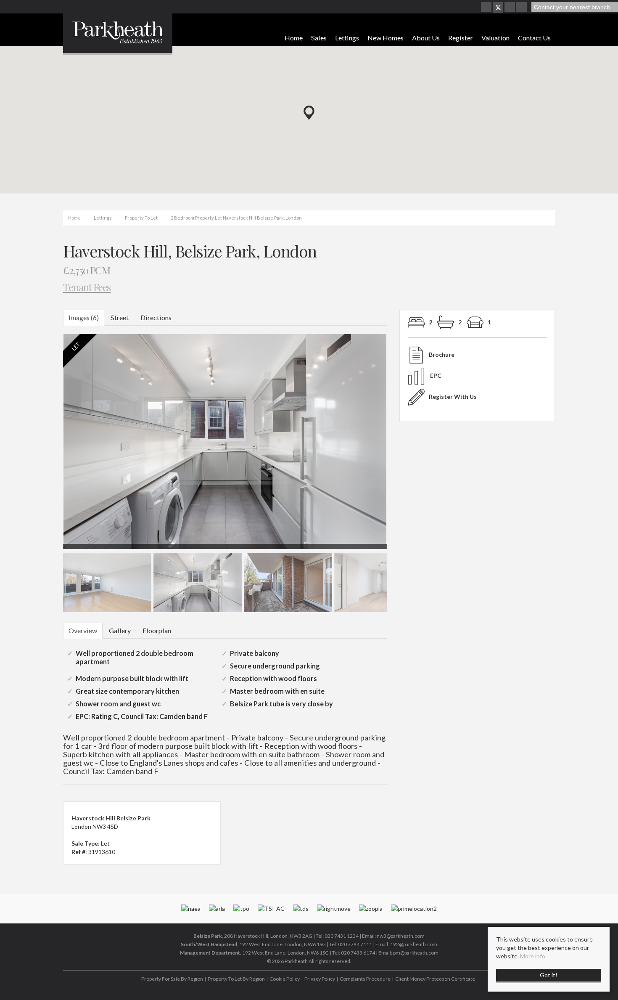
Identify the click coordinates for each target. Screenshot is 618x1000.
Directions (156, 317)
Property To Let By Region (236, 979)
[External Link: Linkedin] (522, 7)
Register (460, 38)
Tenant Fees (87, 287)
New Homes (385, 38)
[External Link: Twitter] (498, 7)
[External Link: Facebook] (487, 7)
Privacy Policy (319, 979)
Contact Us (534, 38)
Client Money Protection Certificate (435, 979)
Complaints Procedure (365, 979)
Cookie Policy (284, 979)
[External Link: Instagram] (510, 7)
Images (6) (84, 317)
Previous (50, 445)
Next (403, 445)
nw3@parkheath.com (401, 936)
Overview (83, 630)
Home (294, 38)
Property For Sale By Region (172, 979)
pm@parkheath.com (415, 953)
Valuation (495, 38)
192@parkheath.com (413, 944)
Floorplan (157, 630)
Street (120, 317)
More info (532, 956)
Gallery (120, 630)
